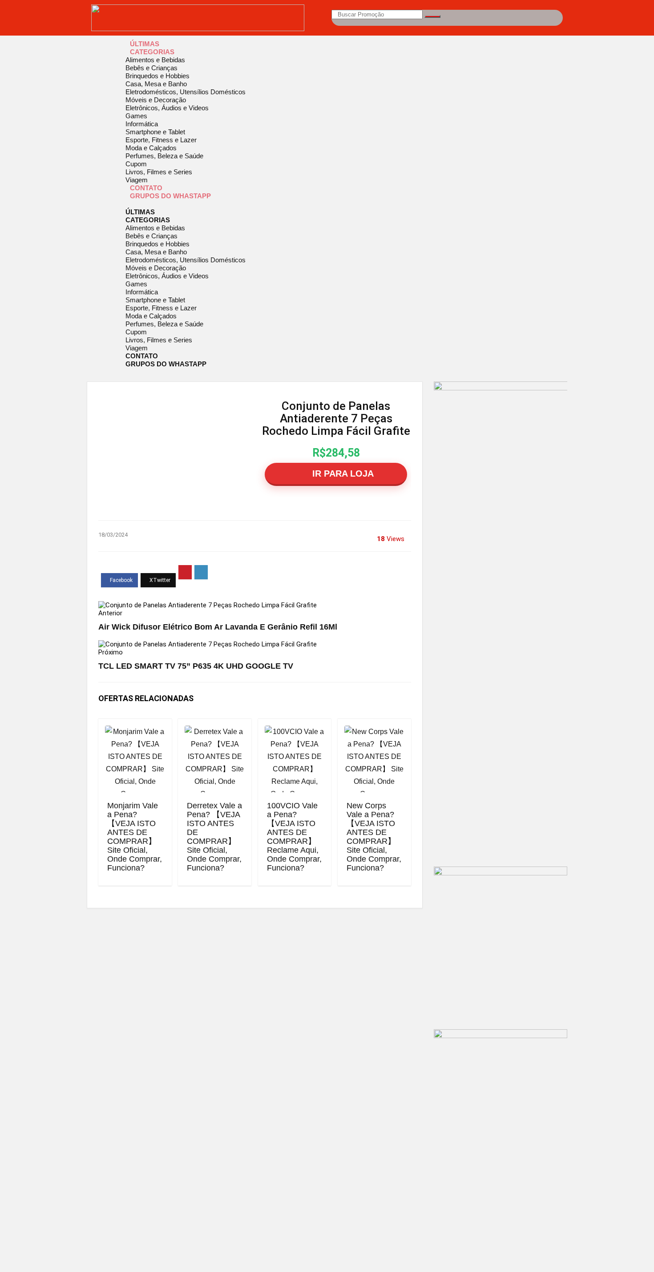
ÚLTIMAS (144, 44)
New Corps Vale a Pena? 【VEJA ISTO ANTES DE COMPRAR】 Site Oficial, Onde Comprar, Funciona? (374, 836)
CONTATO (146, 188)
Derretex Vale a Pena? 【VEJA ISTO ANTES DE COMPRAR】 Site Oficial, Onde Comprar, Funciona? (214, 836)
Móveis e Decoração (155, 100)
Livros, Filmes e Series (158, 172)
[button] (327, 204)
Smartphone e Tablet (155, 132)
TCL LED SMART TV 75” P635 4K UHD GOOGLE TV (195, 666)
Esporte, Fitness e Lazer (161, 140)
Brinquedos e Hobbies (157, 76)
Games (136, 116)
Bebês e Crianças (151, 68)
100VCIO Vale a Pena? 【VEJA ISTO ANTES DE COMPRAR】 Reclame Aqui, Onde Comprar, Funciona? (294, 836)
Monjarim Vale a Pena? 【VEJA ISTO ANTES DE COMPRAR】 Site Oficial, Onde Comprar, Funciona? (134, 836)
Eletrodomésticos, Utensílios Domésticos (185, 92)
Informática (141, 124)
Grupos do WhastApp (170, 196)
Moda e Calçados (151, 148)
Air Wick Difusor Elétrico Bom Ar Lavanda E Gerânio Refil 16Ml (217, 626)
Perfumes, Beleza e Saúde (164, 156)
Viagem (136, 180)
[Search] (432, 16)
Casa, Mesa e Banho (156, 84)
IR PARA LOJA (342, 473)
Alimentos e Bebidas (155, 60)
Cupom (136, 164)
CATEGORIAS (152, 52)
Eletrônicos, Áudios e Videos (167, 108)
